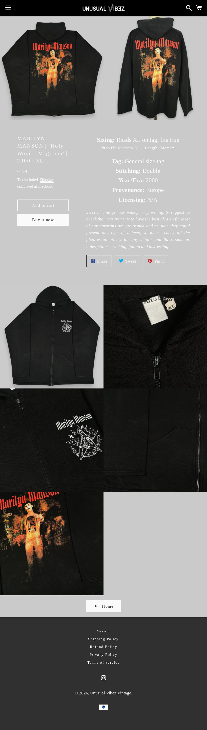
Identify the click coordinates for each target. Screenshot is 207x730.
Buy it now (43, 220)
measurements (117, 219)
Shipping (47, 180)
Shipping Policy (103, 639)
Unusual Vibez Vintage (110, 693)
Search (103, 631)
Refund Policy (103, 647)
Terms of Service (103, 662)
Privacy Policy (104, 655)
